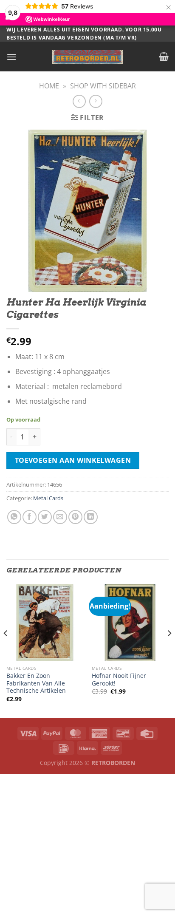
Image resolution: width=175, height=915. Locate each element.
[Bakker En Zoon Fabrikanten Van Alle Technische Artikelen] (44, 622)
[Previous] (6, 650)
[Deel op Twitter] (45, 517)
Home (49, 86)
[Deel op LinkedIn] (91, 517)
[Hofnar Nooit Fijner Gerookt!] (130, 622)
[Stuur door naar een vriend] (60, 517)
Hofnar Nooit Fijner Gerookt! (119, 679)
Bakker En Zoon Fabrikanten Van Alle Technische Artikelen (36, 683)
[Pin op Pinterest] (75, 517)
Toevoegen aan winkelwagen (73, 460)
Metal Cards (48, 498)
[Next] (169, 650)
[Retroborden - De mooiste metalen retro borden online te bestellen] (87, 57)
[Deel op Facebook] (30, 517)
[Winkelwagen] (164, 56)
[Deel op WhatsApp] (14, 517)
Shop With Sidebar (103, 86)
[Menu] (11, 56)
